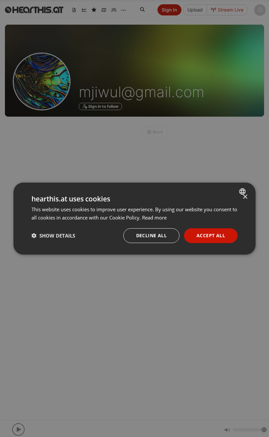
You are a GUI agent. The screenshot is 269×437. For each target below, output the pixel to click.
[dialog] (134, 219)
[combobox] (243, 191)
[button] (53, 235)
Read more (154, 217)
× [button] (244, 197)
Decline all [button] (151, 235)
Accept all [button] (211, 235)
